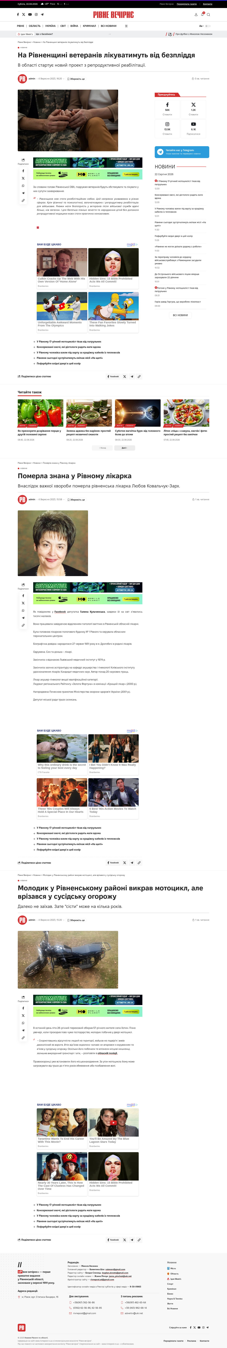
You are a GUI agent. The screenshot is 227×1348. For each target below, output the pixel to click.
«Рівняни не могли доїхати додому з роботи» (178, 246)
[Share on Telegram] (23, 193)
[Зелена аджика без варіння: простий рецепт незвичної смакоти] (89, 413)
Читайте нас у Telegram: (180, 150)
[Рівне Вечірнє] (21, 1328)
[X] (23, 14)
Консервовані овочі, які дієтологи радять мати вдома (69, 347)
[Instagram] (167, 129)
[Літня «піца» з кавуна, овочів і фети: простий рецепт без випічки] (186, 413)
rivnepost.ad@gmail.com (102, 1279)
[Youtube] (193, 129)
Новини (23, 47)
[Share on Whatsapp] (23, 185)
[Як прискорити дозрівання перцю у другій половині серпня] (40, 413)
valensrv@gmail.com (115, 1269)
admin (32, 78)
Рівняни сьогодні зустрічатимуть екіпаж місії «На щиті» (70, 358)
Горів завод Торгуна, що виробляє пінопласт (178, 302)
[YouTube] (30, 14)
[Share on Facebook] (23, 171)
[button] (196, 14)
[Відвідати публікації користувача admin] (22, 78)
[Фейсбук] (18, 14)
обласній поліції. (108, 1053)
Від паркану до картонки (49, 34)
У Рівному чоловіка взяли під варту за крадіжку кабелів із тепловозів (78, 352)
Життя (22, 426)
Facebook (60, 611)
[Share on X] (23, 178)
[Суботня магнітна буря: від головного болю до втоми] (138, 413)
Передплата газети (187, 4)
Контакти (207, 4)
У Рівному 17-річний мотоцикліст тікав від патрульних (69, 341)
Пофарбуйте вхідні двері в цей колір (59, 363)
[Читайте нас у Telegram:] (160, 152)
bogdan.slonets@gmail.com (115, 1273)
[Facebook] (167, 109)
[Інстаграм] (36, 14)
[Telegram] (42, 14)
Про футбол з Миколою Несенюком (194, 34)
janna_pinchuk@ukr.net (120, 1276)
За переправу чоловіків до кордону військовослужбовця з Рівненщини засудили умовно (178, 260)
